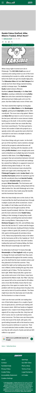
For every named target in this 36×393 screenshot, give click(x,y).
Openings (25, 359)
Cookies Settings (7, 378)
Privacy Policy (5, 369)
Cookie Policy (5, 372)
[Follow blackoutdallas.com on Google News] (31, 339)
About (3, 359)
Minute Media (10, 382)
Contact (4, 363)
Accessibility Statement (9, 375)
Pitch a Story (26, 366)
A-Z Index (25, 375)
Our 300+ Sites (26, 363)
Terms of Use (26, 369)
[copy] (12, 42)
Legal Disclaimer (27, 372)
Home (3, 346)
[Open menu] (3, 3)
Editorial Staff (8, 39)
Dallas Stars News (11, 346)
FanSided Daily (6, 366)
